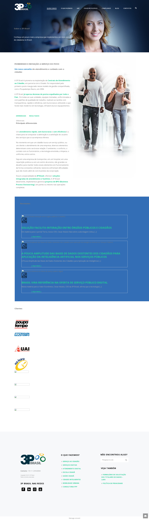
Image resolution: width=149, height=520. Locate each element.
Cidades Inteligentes (72, 479)
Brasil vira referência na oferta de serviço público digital (65, 282)
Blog (117, 8)
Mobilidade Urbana (71, 483)
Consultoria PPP (70, 487)
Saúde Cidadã (68, 476)
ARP (78, 8)
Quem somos (52, 8)
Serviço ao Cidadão (71, 461)
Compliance (106, 8)
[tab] (21, 116)
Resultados (34, 116)
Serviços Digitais (70, 465)
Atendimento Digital (72, 469)
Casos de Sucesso (90, 8)
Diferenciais (21, 116)
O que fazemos (66, 8)
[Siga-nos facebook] (23, 489)
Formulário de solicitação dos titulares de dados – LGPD (113, 477)
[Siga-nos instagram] (34, 489)
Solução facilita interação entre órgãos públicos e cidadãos (67, 227)
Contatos (127, 8)
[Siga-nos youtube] (40, 489)
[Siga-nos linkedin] (29, 489)
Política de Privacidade (113, 483)
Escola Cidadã (69, 472)
